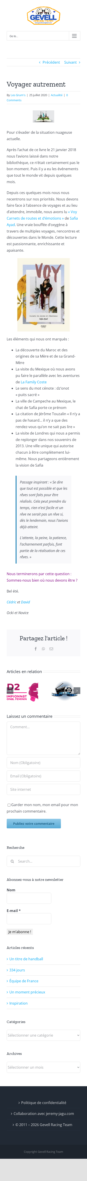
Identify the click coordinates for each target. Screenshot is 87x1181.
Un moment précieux (27, 992)
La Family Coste (34, 382)
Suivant (70, 62)
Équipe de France (23, 981)
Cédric (11, 602)
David (25, 602)
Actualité (56, 95)
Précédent (51, 62)
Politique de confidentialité (43, 1102)
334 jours (17, 970)
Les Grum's (18, 95)
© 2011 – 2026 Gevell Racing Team (43, 1124)
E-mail (14, 910)
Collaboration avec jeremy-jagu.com (44, 1113)
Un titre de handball (26, 959)
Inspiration (18, 1003)
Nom (11, 890)
